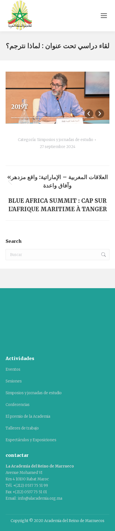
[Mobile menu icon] (103, 15)
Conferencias (18, 404)
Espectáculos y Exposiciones (31, 440)
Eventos (13, 369)
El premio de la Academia (28, 416)
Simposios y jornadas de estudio (65, 139)
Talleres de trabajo (22, 428)
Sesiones (14, 381)
